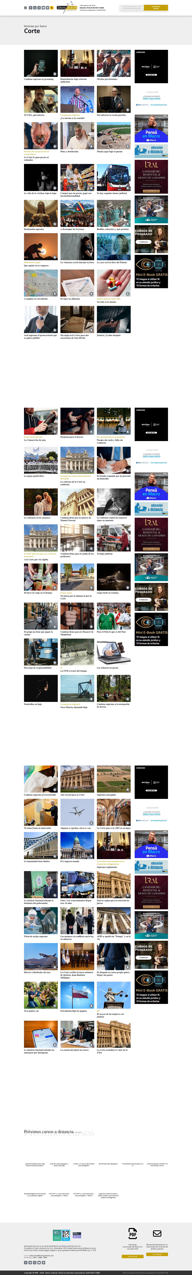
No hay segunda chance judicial (112, 193)
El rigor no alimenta (70, 298)
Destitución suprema (34, 229)
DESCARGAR (132, 1256)
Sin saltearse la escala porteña (111, 115)
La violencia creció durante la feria (77, 262)
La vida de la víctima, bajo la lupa (40, 193)
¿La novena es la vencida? (72, 118)
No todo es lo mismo (106, 301)
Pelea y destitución (69, 151)
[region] (151, 308)
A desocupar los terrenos (72, 229)
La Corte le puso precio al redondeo (36, 159)
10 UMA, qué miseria (34, 115)
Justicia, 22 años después (109, 335)
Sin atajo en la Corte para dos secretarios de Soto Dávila (74, 336)
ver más (78, 1132)
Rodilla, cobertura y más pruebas (113, 229)
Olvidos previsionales (107, 79)
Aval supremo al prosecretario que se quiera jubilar (40, 336)
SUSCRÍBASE (157, 1254)
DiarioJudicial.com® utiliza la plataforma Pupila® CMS (145, 1272)
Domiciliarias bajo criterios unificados (73, 80)
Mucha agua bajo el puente (110, 151)
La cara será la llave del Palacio (112, 262)
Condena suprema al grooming (38, 79)
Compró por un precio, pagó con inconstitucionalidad (75, 194)
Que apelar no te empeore (36, 265)
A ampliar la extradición (36, 298)
